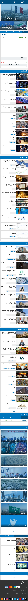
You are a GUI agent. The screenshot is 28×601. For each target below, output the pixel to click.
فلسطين (24, 31)
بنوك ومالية (13, 299)
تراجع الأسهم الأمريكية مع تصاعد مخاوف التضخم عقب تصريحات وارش (9, 138)
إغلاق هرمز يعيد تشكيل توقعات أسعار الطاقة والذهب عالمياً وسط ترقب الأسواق (9, 177)
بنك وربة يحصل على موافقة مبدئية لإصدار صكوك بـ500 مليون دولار (9, 311)
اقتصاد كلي (13, 352)
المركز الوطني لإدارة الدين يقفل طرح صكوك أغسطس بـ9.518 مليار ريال (8, 279)
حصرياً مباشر (23, 157)
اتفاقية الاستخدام (24, 590)
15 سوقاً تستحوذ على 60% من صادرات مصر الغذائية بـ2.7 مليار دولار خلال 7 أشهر (8, 349)
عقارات (14, 189)
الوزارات (13, 336)
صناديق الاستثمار (12, 384)
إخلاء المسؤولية (15, 590)
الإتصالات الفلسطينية (23, 422)
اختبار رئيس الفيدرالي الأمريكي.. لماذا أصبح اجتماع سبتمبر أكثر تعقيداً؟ (8, 75)
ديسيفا (8, 593)
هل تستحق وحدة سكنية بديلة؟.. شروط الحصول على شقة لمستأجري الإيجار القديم (8, 333)
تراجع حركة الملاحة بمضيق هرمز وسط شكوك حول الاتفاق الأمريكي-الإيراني (9, 161)
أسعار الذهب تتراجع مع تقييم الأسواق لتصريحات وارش (9, 547)
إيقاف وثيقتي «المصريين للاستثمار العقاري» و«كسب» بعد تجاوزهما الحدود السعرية (8, 404)
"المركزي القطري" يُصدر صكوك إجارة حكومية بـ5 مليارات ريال (8, 255)
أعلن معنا (16, 592)
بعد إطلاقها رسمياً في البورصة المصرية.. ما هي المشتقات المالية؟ (8, 201)
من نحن (8, 590)
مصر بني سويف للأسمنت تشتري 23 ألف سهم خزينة (9, 364)
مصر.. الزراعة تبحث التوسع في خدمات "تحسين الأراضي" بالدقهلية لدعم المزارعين (8, 341)
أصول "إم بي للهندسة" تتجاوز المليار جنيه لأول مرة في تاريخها (9, 356)
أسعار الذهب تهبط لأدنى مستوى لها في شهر (9, 193)
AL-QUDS (4, 35)
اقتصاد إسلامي (22, 244)
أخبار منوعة (23, 428)
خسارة (17, 417)
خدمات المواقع (24, 593)
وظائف (17, 593)
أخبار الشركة (13, 251)
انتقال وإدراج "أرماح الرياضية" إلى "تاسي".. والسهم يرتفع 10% (8, 388)
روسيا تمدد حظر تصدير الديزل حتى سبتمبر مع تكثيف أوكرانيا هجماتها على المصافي (9, 98)
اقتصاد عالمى (13, 79)
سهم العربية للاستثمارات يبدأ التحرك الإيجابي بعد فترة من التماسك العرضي (9, 169)
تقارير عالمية (13, 197)
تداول (14, 392)
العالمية (12, 31)
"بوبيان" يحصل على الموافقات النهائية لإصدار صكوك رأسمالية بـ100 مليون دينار (9, 247)
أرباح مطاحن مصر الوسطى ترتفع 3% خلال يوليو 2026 (9, 372)
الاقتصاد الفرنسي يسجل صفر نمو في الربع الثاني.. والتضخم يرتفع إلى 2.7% (8, 106)
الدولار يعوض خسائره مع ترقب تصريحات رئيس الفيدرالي (9, 555)
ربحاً (24, 417)
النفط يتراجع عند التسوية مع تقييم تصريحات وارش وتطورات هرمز (8, 130)
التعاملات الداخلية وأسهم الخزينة (9, 368)
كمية (4, 417)
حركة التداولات (12, 173)
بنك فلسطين (24, 420)
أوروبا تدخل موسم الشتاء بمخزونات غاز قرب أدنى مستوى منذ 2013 (8, 91)
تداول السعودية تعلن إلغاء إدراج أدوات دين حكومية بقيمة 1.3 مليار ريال (8, 263)
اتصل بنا (25, 592)
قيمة (10, 417)
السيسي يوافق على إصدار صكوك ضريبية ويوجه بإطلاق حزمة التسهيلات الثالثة (9, 319)
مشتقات (13, 204)
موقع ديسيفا (7, 592)
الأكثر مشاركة (7, 536)
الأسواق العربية (22, 329)
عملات (14, 126)
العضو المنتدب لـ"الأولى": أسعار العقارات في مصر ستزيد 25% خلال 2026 (8, 185)
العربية (19, 31)
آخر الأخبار (24, 71)
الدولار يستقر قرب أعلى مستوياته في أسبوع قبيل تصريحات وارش (9, 563)
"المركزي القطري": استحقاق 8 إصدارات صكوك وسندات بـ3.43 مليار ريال (9, 303)
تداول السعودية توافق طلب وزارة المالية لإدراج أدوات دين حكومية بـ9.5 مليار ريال (9, 271)
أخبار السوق (13, 212)
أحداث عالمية (13, 150)
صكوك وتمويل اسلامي (11, 259)
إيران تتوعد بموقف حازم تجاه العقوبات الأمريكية (9, 114)
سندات (14, 307)
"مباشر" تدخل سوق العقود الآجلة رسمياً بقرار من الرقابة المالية (9, 216)
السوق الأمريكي (12, 142)
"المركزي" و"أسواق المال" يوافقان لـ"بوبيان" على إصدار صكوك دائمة (8, 295)
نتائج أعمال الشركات (12, 376)
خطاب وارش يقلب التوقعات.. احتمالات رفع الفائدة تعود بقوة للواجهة (9, 146)
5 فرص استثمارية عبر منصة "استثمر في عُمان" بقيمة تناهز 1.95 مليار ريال (9, 396)
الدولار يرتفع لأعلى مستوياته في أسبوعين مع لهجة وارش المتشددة (8, 122)
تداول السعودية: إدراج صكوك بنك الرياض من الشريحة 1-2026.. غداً (8, 287)
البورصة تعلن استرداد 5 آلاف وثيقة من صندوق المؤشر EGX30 (9, 380)
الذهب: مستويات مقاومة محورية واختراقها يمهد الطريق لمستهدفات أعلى (8, 224)
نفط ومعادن (13, 134)
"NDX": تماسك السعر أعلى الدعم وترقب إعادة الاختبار (9, 232)
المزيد (14, 153)
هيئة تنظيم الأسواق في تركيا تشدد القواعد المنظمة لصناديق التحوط (9, 83)
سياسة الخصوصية (24, 595)
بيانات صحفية (23, 574)
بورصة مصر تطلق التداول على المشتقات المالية (9, 209)
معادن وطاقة (5, 31)
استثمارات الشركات (12, 360)
